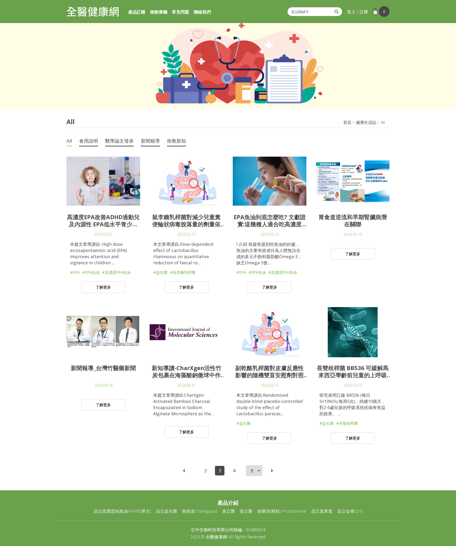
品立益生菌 (166, 511)
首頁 (347, 122)
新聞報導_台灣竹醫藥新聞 (103, 368)
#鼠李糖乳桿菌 (182, 272)
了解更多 (103, 287)
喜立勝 (246, 511)
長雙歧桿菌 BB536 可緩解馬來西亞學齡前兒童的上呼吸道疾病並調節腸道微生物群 (353, 371)
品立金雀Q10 (349, 511)
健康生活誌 (366, 122)
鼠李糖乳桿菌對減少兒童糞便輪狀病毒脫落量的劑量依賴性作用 (186, 220)
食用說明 (88, 141)
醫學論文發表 (119, 141)
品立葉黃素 (321, 511)
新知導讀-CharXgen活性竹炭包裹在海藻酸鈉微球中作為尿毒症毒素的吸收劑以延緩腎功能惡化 (186, 371)
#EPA (75, 272)
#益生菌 (160, 272)
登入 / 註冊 (357, 11)
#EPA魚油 (91, 272)
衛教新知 (176, 141)
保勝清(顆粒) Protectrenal (281, 511)
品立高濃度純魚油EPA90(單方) (122, 511)
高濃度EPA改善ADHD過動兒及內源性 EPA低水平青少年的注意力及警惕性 (103, 220)
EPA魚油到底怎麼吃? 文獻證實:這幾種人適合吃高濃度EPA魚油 (270, 220)
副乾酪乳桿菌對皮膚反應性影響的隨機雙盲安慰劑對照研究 (269, 371)
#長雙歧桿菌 (347, 423)
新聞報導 (150, 141)
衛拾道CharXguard (199, 511)
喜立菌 (228, 511)
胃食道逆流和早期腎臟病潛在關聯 (352, 220)
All (383, 122)
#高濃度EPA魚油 (116, 272)
